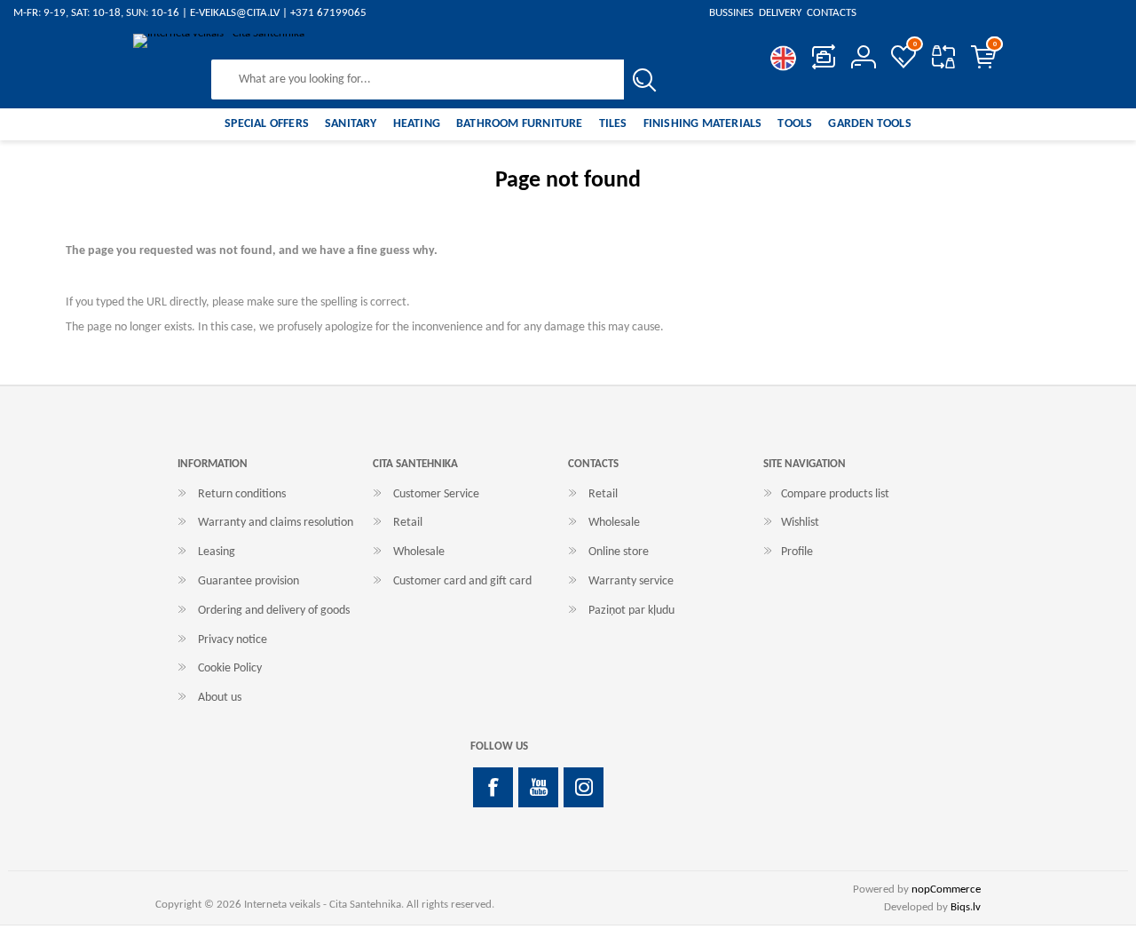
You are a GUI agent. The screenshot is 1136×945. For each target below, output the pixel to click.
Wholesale (419, 552)
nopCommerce (946, 889)
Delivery (780, 13)
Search (644, 79)
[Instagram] (584, 787)
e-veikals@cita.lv (235, 13)
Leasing (216, 552)
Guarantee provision (248, 581)
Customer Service (436, 494)
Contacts (830, 13)
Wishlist (800, 522)
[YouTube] (538, 787)
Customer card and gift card (462, 581)
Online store (618, 552)
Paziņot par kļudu (631, 610)
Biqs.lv (966, 907)
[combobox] (418, 79)
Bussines (732, 13)
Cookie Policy (230, 668)
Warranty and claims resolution (275, 522)
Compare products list (943, 56)
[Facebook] (493, 787)
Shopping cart (995, 44)
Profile (797, 552)
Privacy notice (232, 640)
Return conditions (242, 494)
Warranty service (631, 581)
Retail (407, 522)
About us (219, 697)
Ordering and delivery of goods (274, 610)
